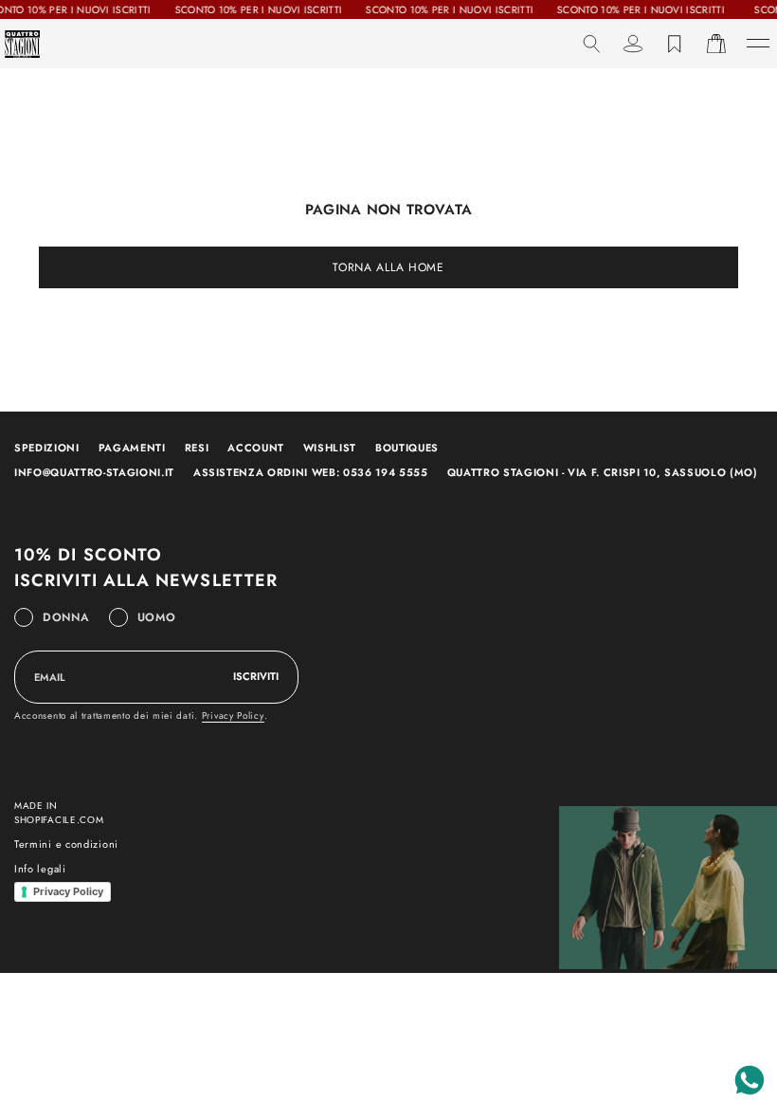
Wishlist (329, 447)
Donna (66, 617)
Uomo (156, 617)
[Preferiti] (674, 43)
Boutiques (407, 447)
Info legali (40, 868)
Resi (197, 447)
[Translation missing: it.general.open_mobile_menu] (758, 43)
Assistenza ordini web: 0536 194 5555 (310, 472)
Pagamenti (132, 447)
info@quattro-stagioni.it (94, 472)
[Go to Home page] (22, 43)
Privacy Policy (233, 715)
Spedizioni (47, 447)
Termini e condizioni (66, 844)
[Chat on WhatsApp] (749, 1080)
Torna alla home (388, 267)
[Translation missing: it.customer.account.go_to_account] (633, 43)
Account (255, 447)
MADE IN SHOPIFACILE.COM (59, 812)
